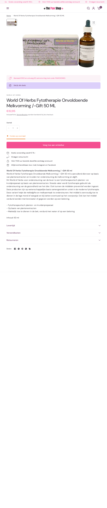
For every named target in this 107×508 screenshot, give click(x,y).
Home (9, 16)
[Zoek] (88, 8)
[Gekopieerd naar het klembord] (29, 248)
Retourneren (12, 240)
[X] (18, 248)
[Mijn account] (93, 8)
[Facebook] (15, 248)
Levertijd (11, 225)
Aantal (9, 123)
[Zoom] (94, 22)
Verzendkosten (22, 115)
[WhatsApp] (26, 248)
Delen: (9, 249)
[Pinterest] (22, 248)
